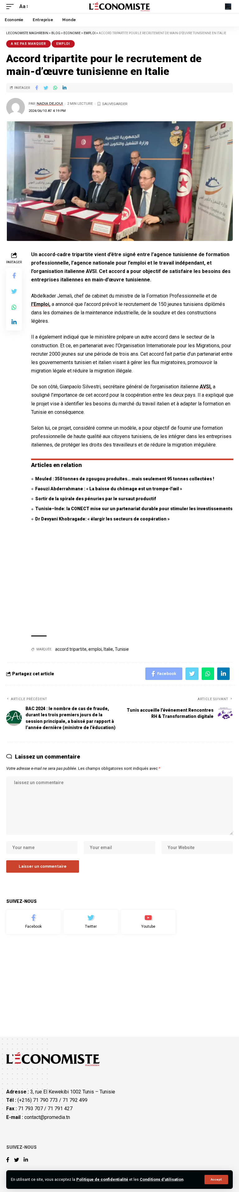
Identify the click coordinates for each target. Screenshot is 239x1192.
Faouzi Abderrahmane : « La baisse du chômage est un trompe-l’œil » (108, 488)
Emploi (63, 43)
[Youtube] (148, 922)
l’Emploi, (40, 304)
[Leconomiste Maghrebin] (119, 6)
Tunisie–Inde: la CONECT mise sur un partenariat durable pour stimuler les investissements (133, 508)
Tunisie (122, 649)
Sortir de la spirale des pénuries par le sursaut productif (95, 498)
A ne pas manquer (28, 43)
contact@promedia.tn (47, 1117)
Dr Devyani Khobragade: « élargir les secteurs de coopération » (102, 518)
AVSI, (206, 387)
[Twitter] (91, 922)
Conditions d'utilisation (161, 1179)
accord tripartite (71, 649)
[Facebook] (33, 922)
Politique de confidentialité (102, 1179)
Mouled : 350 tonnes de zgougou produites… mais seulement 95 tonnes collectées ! (124, 478)
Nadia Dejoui (50, 103)
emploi (95, 649)
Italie (108, 649)
